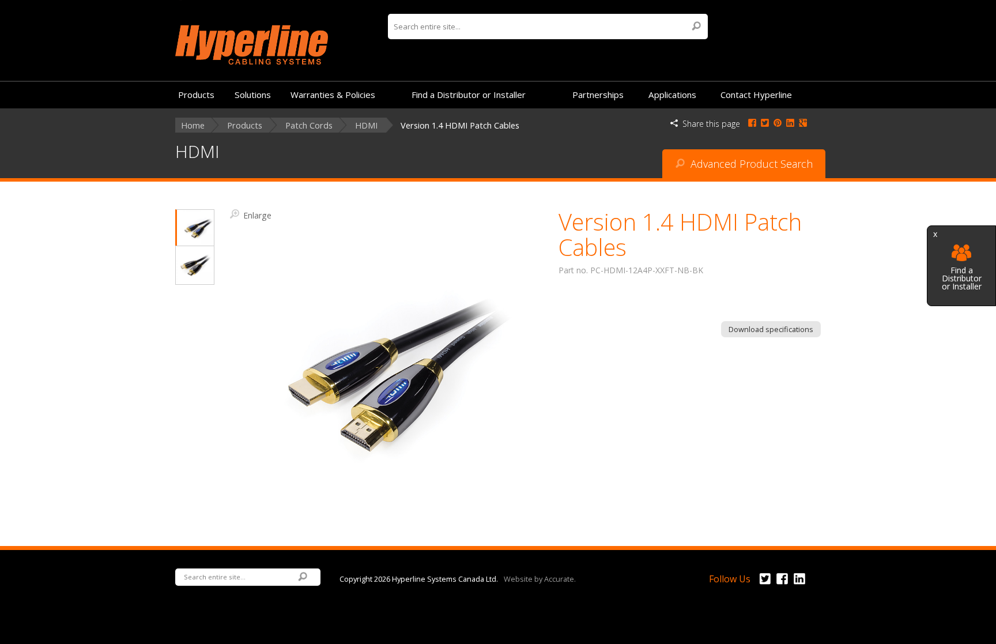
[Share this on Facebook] (752, 124)
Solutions (253, 94)
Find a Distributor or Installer (962, 278)
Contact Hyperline (756, 94)
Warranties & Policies (332, 94)
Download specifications (771, 329)
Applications (672, 94)
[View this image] (194, 228)
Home (193, 125)
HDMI (366, 125)
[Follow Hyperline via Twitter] (765, 584)
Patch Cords (309, 125)
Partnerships (598, 94)
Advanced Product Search (750, 164)
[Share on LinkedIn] (790, 124)
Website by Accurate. (540, 578)
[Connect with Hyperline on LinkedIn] (799, 584)
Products (196, 94)
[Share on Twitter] (765, 124)
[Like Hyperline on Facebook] (782, 584)
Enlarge (257, 215)
